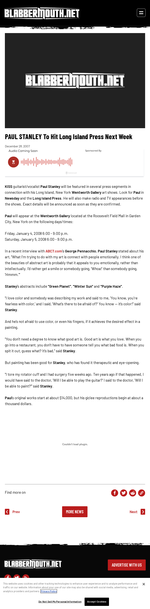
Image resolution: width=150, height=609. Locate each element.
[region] (75, 593)
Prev (16, 511)
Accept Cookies (96, 601)
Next (134, 511)
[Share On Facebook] (114, 492)
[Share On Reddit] (132, 492)
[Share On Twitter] (123, 492)
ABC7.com (54, 251)
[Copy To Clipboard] (141, 492)
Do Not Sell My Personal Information (59, 601)
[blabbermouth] (42, 18)
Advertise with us (127, 564)
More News (75, 511)
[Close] (143, 584)
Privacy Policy (49, 591)
